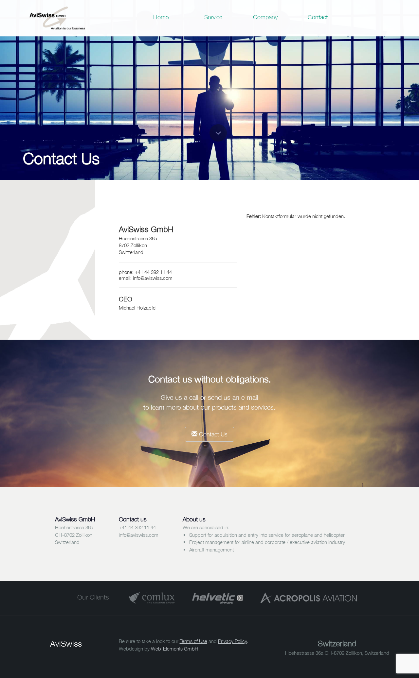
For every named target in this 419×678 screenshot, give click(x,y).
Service (213, 17)
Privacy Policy (232, 641)
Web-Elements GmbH (174, 649)
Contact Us (212, 434)
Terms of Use (193, 641)
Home (161, 17)
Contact (318, 17)
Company (265, 17)
